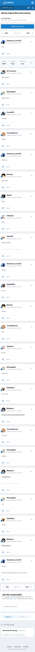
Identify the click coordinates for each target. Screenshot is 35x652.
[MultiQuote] (3, 53)
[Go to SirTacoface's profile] (3, 72)
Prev (6, 33)
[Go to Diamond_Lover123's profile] (3, 42)
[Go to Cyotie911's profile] (3, 113)
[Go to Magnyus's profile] (3, 410)
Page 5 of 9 (17, 33)
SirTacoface (11, 71)
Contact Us (17, 647)
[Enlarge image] (13, 414)
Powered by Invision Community (17, 649)
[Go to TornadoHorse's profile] (3, 134)
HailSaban (10, 388)
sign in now (13, 598)
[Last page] (32, 33)
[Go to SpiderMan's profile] (3, 285)
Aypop (9, 195)
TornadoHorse (12, 133)
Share (9, 617)
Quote (8, 53)
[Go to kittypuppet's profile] (3, 93)
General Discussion (21, 20)
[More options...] (31, 42)
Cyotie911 (10, 112)
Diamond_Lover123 (14, 41)
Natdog (9, 174)
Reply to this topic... (11, 606)
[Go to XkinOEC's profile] (3, 238)
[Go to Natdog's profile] (3, 175)
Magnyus (10, 408)
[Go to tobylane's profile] (3, 217)
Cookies (25, 647)
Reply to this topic (17, 26)
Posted (14, 43)
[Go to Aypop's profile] (3, 196)
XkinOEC (10, 236)
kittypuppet (6, 18)
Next (28, 33)
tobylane (10, 216)
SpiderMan (11, 284)
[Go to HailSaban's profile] (3, 389)
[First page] (2, 33)
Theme (9, 647)
